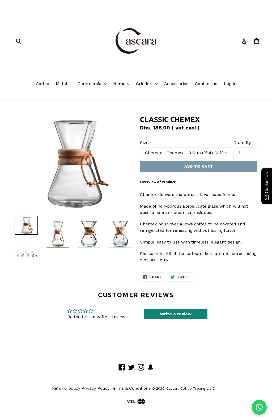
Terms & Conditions (131, 388)
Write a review (176, 313)
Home (120, 83)
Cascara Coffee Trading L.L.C (190, 388)
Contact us (206, 83)
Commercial (91, 83)
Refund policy (66, 388)
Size (144, 142)
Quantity (242, 142)
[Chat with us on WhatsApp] (259, 407)
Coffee (42, 83)
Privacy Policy (95, 388)
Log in (230, 83)
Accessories (176, 83)
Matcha (63, 83)
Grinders (145, 83)
